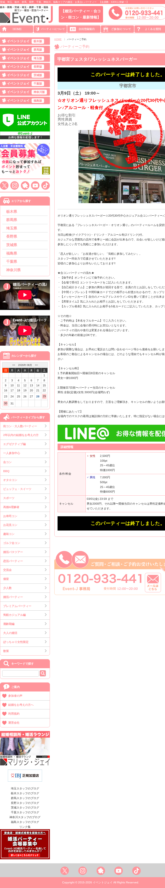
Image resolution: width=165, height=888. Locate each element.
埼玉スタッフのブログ (25, 788)
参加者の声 (15, 695)
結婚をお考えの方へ (21, 704)
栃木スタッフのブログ (25, 793)
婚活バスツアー (13, 552)
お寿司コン (10, 516)
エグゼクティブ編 (14, 444)
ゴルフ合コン (11, 543)
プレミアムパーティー (17, 606)
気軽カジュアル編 (14, 614)
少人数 (7, 588)
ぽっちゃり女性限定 (16, 642)
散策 (6, 651)
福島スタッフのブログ (25, 822)
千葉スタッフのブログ (25, 812)
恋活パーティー (13, 561)
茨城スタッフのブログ (25, 807)
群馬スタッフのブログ (25, 798)
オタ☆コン (10, 480)
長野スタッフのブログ (25, 802)
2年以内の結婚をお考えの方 (21, 435)
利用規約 (14, 713)
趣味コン (8, 534)
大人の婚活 (10, 632)
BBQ (6, 471)
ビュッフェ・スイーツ (17, 489)
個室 (6, 578)
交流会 (7, 569)
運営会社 (14, 722)
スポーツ (8, 498)
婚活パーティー (13, 597)
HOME (58, 39)
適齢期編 (8, 623)
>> (36, 365)
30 (5, 403)
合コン (7, 462)
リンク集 (25, 826)
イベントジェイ (24, 41)
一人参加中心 (11, 453)
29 (44, 396)
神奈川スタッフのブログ (24, 817)
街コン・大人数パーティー (20, 426)
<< (13, 365)
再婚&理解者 (11, 507)
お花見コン (10, 524)
